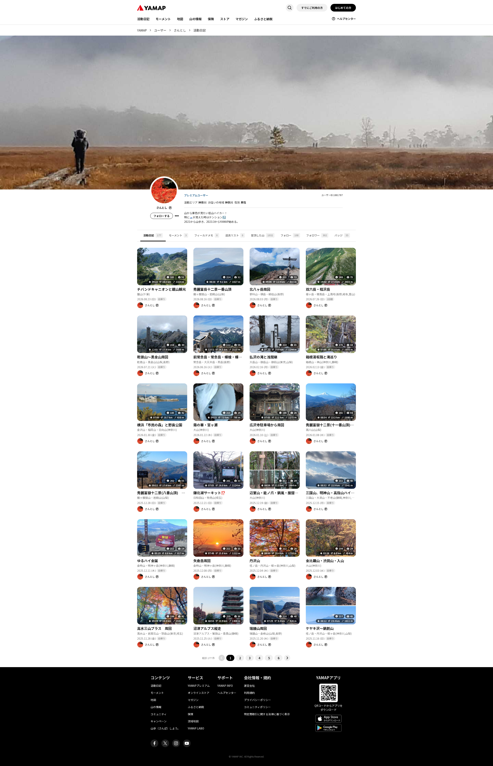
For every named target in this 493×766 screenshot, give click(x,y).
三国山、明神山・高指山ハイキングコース (338, 492)
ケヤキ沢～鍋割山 (320, 628)
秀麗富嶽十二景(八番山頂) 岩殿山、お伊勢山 (175, 492)
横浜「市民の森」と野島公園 (159, 424)
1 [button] (230, 658)
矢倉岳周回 (202, 560)
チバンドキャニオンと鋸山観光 (161, 289)
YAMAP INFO (225, 686)
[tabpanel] (246, 451)
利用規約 (249, 693)
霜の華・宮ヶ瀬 (205, 424)
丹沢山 (255, 560)
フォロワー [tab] (316, 235)
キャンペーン (159, 721)
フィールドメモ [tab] (206, 235)
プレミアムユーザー (196, 195)
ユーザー (160, 30)
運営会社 (249, 686)
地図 (180, 19)
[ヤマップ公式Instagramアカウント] (176, 743)
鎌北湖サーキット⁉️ (209, 492)
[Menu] (176, 216)
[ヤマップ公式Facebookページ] (154, 743)
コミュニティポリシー (257, 707)
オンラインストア (198, 693)
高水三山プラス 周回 (154, 628)
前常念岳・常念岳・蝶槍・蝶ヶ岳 (219, 356)
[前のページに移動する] (222, 658)
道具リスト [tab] (234, 235)
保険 (211, 19)
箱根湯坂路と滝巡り (321, 356)
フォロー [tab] (289, 235)
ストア (224, 19)
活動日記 (143, 19)
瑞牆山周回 (258, 628)
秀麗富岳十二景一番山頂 (212, 289)
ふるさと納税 (263, 19)
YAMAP (142, 30)
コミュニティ (159, 714)
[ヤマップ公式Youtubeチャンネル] (187, 743)
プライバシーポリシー (257, 700)
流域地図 (193, 721)
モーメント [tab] (178, 235)
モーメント (163, 19)
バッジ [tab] (341, 235)
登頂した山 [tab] (262, 235)
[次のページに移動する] (287, 658)
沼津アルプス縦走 (207, 628)
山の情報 (195, 19)
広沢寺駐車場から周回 (267, 424)
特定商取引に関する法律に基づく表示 (267, 714)
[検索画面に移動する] (289, 8)
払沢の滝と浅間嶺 (263, 356)
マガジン (242, 19)
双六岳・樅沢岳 (318, 289)
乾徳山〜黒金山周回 (152, 356)
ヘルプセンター (346, 19)
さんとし (180, 30)
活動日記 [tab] (152, 235)
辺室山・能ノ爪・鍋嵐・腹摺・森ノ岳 (279, 492)
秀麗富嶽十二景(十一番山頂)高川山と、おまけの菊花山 (349, 424)
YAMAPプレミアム (199, 686)
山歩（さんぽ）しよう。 (165, 728)
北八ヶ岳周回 (260, 289)
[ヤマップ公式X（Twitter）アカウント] (165, 743)
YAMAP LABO (196, 728)
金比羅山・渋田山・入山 (325, 560)
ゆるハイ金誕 (147, 560)
